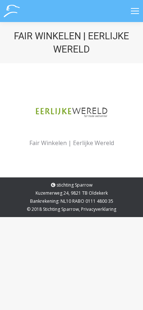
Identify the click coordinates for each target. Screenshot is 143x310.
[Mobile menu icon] (135, 11)
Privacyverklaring (98, 209)
